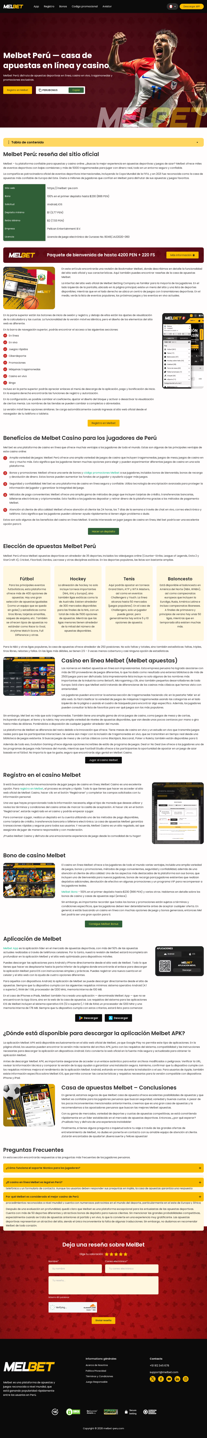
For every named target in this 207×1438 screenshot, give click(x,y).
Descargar (91, 1018)
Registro (49, 6)
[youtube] (169, 1379)
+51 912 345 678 (159, 1365)
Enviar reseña (103, 1320)
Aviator (107, 6)
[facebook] (161, 1379)
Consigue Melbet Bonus (103, 924)
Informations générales (101, 1359)
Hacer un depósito (103, 531)
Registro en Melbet (17, 90)
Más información (180, 255)
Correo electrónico (115, 1261)
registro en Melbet (31, 788)
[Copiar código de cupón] (76, 90)
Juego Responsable (97, 1381)
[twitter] (152, 1379)
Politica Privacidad (96, 1370)
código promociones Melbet (102, 473)
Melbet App (10, 948)
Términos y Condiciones (99, 1376)
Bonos (63, 6)
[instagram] (185, 1379)
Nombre (53, 1261)
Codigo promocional (85, 6)
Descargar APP (192, 6)
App (36, 6)
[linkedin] (177, 1379)
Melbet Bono (69, 892)
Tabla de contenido (27, 142)
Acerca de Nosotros (97, 1365)
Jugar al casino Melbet (103, 760)
